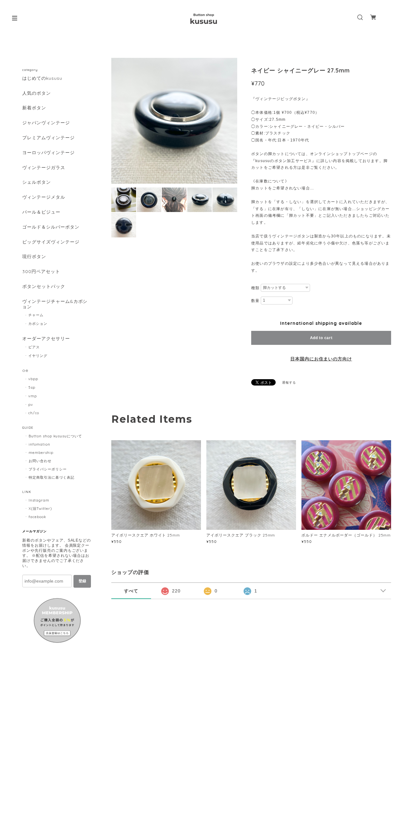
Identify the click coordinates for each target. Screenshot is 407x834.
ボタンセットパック (43, 286)
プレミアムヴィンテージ (48, 137)
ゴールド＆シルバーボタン (50, 227)
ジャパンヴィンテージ (46, 123)
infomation (39, 444)
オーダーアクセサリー (46, 338)
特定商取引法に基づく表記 (51, 477)
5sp (31, 387)
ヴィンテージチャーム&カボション (54, 304)
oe (25, 370)
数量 (255, 300)
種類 (255, 288)
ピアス (34, 347)
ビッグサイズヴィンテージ (50, 242)
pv (30, 404)
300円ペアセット (41, 271)
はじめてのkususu (42, 78)
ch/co (33, 413)
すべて (131, 590)
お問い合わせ (40, 461)
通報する (289, 382)
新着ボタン (34, 108)
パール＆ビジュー (41, 212)
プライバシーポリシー (48, 469)
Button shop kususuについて (55, 436)
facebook (37, 517)
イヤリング (37, 355)
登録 (82, 581)
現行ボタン (34, 256)
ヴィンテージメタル (43, 197)
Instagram (39, 500)
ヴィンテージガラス (43, 167)
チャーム (36, 315)
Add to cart (321, 338)
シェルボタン (36, 182)
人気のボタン (36, 93)
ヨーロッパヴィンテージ (48, 152)
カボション (37, 323)
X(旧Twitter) (40, 508)
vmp (32, 396)
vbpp (33, 379)
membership (41, 452)
